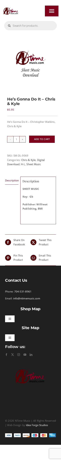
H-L (23, 164)
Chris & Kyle (28, 160)
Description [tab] (11, 180)
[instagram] (18, 354)
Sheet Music (33, 164)
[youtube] (25, 354)
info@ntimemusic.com (26, 298)
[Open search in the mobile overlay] (30, 25)
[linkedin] (31, 354)
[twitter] (12, 354)
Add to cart (42, 139)
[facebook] (6, 354)
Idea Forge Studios (37, 425)
